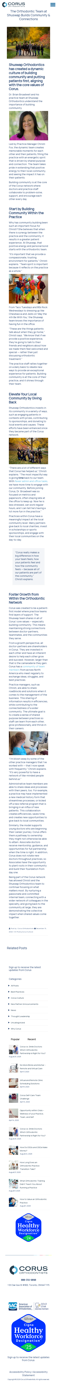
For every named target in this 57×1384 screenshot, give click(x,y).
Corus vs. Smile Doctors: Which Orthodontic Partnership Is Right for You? (33, 1050)
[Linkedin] (36, 1293)
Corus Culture (27, 932)
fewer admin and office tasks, (31, 481)
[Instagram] (31, 1293)
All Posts (17, 932)
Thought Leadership (20, 1016)
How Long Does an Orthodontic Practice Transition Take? (30, 1165)
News (13, 1010)
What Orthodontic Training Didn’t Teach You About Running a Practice (32, 1184)
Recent (32, 1039)
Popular (15, 1039)
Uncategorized (18, 1022)
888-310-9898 (28, 1279)
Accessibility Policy (20, 1371)
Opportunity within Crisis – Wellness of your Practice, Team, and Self (32, 1113)
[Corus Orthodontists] (13, 4)
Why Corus (16, 1028)
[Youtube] (19, 1293)
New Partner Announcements (24, 1004)
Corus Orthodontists (26, 928)
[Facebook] (25, 1293)
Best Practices (17, 991)
